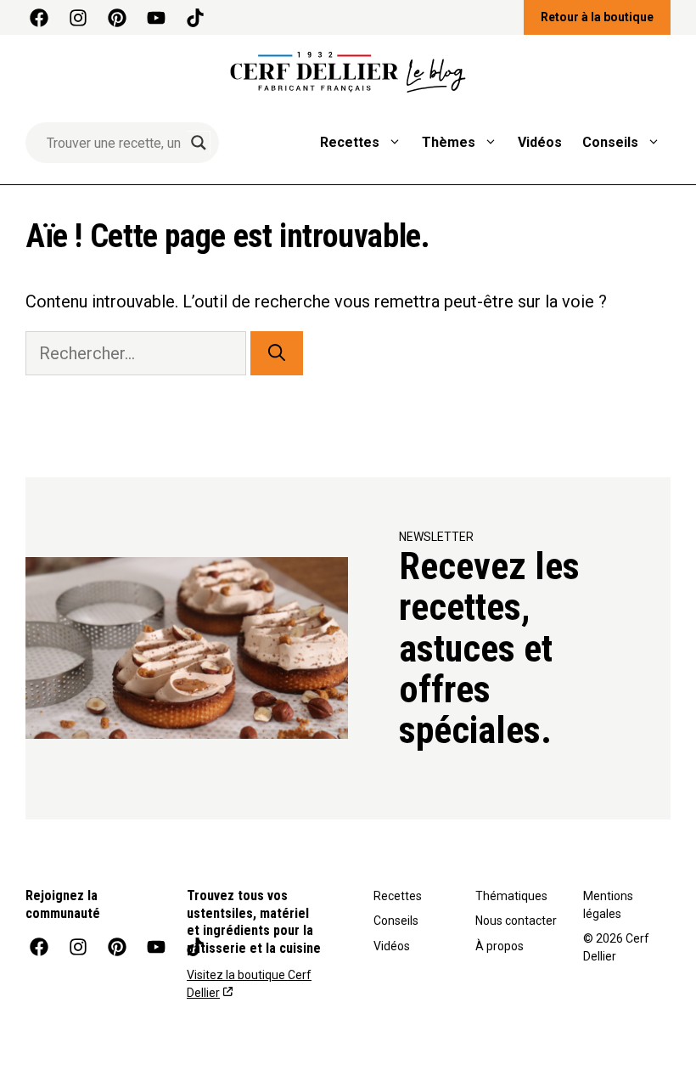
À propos (499, 946)
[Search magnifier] (198, 143)
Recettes (349, 142)
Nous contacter (516, 920)
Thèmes (448, 142)
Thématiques (511, 896)
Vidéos (540, 142)
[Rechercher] (276, 353)
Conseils (610, 142)
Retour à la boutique (597, 17)
